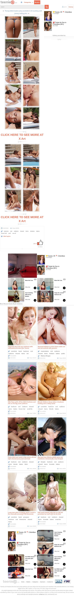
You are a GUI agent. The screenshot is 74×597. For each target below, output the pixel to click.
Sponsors (42, 582)
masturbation (45, 351)
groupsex (26, 517)
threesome (22, 519)
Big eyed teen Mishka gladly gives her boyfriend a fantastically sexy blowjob (50, 458)
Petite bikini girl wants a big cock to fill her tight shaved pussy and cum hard (22, 458)
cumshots (14, 351)
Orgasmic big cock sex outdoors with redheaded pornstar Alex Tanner (20, 347)
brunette (51, 464)
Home (22, 582)
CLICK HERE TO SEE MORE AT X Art (22, 136)
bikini (26, 464)
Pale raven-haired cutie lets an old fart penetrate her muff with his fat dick (50, 513)
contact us (41, 594)
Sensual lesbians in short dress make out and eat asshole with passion (51, 347)
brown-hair (22, 409)
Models (37, 2)
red (27, 353)
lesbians (32, 231)
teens (27, 231)
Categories (28, 2)
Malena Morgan (45, 356)
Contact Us (50, 582)
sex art (14, 233)
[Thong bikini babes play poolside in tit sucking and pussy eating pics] (13, 27)
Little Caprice (7, 236)
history (71, 7)
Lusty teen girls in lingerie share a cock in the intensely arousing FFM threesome (22, 513)
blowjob (43, 462)
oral (11, 231)
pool (9, 233)
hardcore (6, 231)
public (63, 353)
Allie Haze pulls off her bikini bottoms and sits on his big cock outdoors (22, 402)
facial (20, 351)
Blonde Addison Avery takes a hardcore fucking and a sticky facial (51, 402)
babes (38, 231)
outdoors (16, 231)
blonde (51, 409)
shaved (22, 231)
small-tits (29, 409)
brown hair (4, 233)
